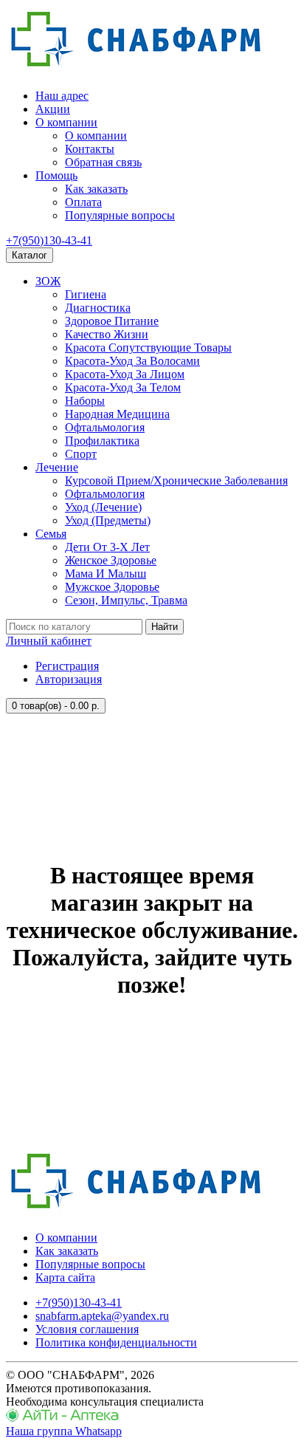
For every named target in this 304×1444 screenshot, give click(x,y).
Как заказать (96, 188)
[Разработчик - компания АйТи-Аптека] (62, 1418)
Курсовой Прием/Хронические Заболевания (176, 480)
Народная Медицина (117, 414)
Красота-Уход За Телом (123, 387)
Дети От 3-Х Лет (107, 547)
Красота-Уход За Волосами (132, 361)
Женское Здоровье (110, 560)
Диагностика (98, 307)
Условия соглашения (87, 1329)
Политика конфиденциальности (116, 1342)
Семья (50, 533)
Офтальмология (105, 427)
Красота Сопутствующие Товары (148, 347)
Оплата (83, 202)
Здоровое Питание (112, 321)
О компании (66, 122)
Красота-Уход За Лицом (124, 374)
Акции (52, 109)
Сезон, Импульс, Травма (126, 600)
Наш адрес (62, 95)
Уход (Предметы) (108, 520)
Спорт (81, 454)
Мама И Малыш (105, 573)
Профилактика (102, 440)
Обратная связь (103, 162)
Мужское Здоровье (112, 587)
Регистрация (67, 666)
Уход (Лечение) (103, 507)
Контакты (89, 149)
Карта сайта (65, 1277)
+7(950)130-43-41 (49, 240)
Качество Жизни (106, 334)
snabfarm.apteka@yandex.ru (102, 1316)
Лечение (56, 467)
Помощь (56, 175)
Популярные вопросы (120, 215)
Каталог (29, 255)
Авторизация (68, 679)
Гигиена (85, 294)
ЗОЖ (48, 281)
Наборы (85, 400)
